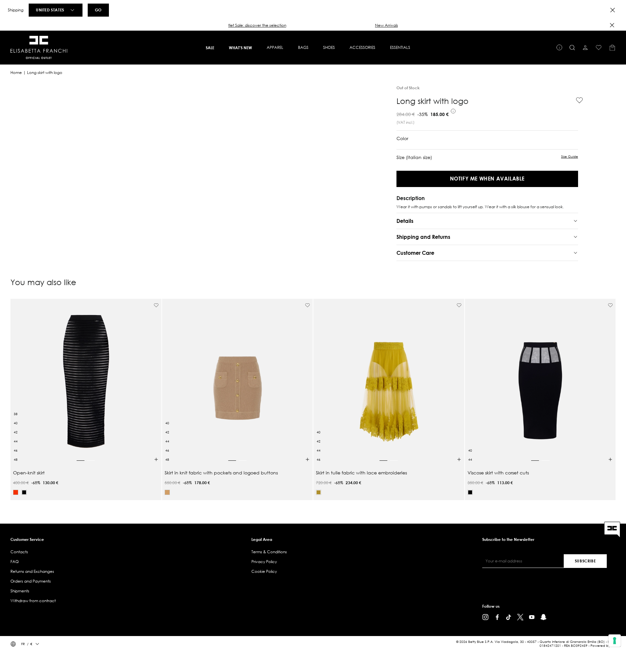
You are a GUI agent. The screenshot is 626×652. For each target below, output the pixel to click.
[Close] (612, 10)
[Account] (585, 47)
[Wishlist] (598, 47)
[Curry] (318, 492)
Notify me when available (487, 178)
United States (50, 9)
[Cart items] (612, 47)
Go (98, 9)
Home (16, 72)
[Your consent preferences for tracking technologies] (614, 640)
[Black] (24, 492)
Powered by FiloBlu (605, 645)
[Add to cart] (156, 459)
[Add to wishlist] (576, 100)
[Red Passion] (15, 492)
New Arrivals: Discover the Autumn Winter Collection (313, 25)
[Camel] (167, 492)
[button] (313, 25)
